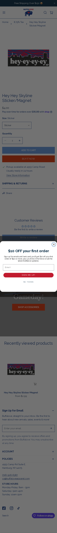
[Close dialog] (54, 244)
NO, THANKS (28, 282)
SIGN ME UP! (28, 275)
